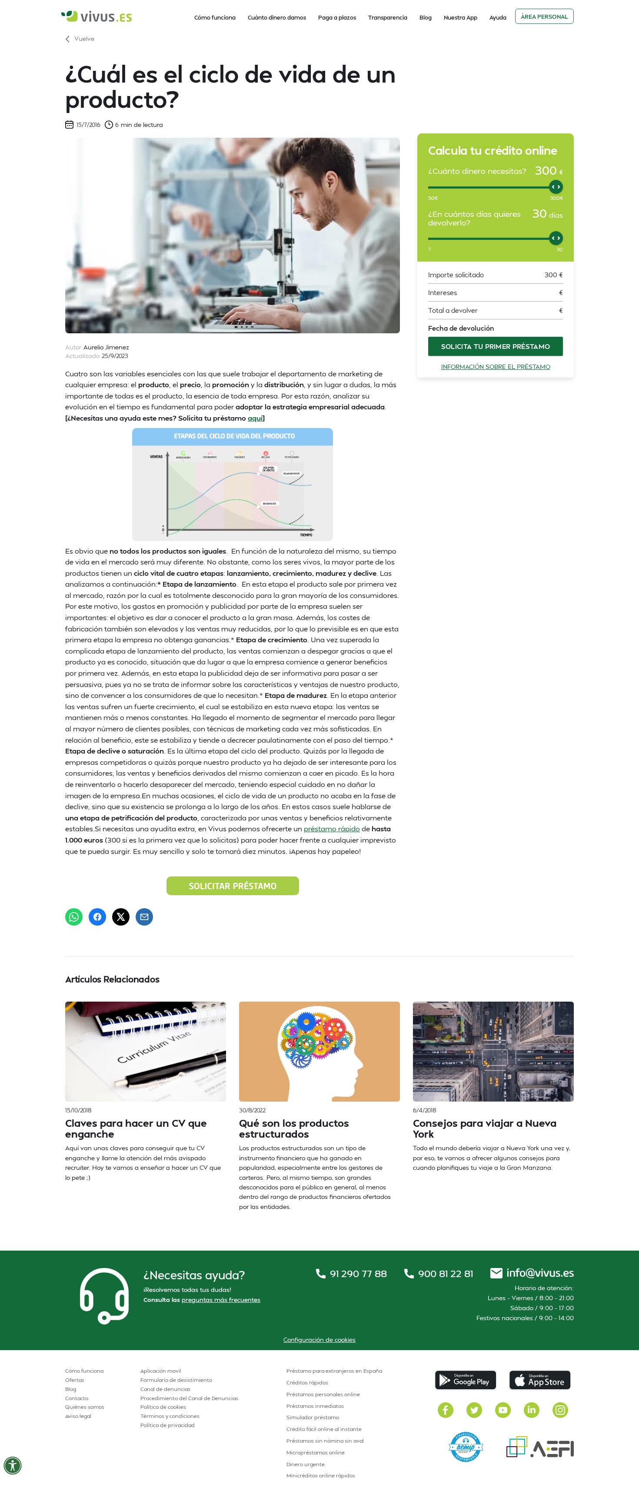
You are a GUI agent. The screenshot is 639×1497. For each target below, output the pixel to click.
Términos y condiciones (170, 1416)
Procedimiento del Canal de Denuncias (189, 1398)
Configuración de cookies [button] (319, 1339)
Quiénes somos (84, 1407)
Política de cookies (163, 1407)
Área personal (544, 16)
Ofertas (74, 1380)
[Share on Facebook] (97, 917)
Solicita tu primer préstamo (495, 346)
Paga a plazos (337, 17)
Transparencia (387, 17)
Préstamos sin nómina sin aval (325, 1440)
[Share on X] (121, 917)
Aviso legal (78, 1416)
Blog (425, 17)
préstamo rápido (332, 828)
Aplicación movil (160, 1371)
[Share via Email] (144, 917)
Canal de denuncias (165, 1389)
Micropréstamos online (315, 1452)
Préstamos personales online (323, 1394)
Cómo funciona (215, 17)
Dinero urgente (305, 1464)
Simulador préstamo (312, 1417)
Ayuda (497, 17)
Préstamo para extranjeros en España (334, 1371)
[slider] (556, 187)
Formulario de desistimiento (176, 1380)
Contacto (76, 1398)
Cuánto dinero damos (277, 17)
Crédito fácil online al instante (324, 1429)
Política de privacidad (167, 1425)
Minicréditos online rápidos (320, 1475)
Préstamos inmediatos (315, 1406)
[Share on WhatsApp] (74, 917)
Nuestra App (460, 17)
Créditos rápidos (307, 1382)
